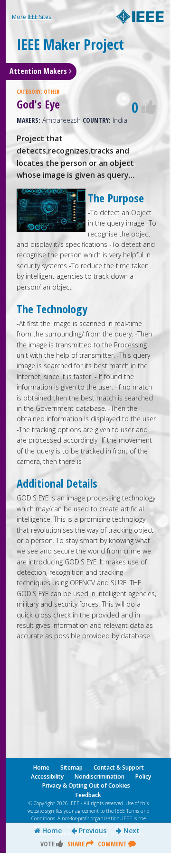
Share (76, 843)
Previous (91, 830)
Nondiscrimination (99, 776)
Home (51, 830)
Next (131, 830)
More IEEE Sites (31, 17)
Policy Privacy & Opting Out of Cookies (96, 780)
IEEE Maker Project (70, 44)
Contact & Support (119, 767)
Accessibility (47, 776)
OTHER (51, 92)
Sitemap (71, 767)
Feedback (88, 795)
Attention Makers (39, 71)
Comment (113, 843)
